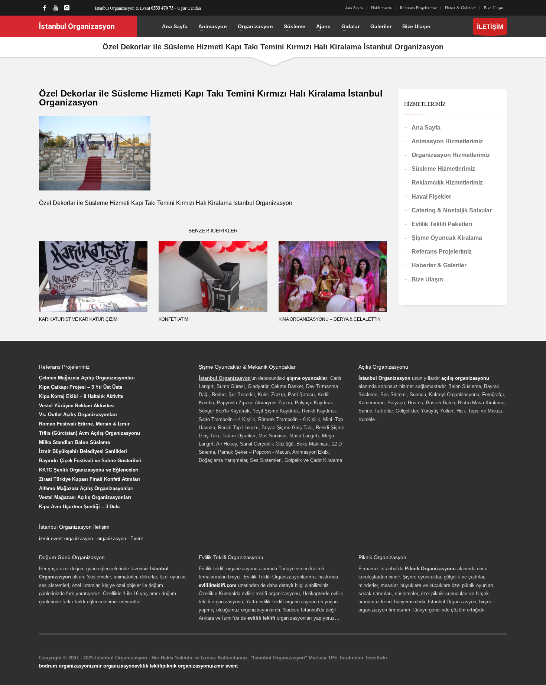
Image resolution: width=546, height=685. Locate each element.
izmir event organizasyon (66, 538)
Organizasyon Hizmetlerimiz (451, 155)
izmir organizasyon (112, 666)
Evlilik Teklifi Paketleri (442, 224)
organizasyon (111, 538)
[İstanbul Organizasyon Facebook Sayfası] (44, 7)
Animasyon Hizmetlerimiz (447, 141)
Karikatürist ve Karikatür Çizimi (78, 319)
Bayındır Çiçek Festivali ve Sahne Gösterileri (90, 460)
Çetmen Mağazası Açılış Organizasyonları (87, 378)
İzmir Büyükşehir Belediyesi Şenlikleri (83, 451)
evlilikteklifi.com (218, 585)
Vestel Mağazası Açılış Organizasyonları (85, 497)
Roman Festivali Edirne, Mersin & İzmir (84, 424)
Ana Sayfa (354, 7)
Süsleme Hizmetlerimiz (443, 169)
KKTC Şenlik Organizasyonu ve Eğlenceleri (89, 470)
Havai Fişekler (431, 196)
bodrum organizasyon (64, 666)
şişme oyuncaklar (307, 378)
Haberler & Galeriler (439, 265)
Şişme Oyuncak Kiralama (447, 238)
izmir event (225, 666)
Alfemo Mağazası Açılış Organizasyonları (86, 488)
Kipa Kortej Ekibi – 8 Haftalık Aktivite (81, 396)
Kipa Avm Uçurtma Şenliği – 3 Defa (79, 506)
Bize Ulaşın (493, 7)
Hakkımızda (381, 7)
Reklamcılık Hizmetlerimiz (447, 182)
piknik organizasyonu (187, 666)
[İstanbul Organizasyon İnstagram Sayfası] (66, 7)
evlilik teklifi (148, 666)
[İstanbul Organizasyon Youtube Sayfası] (55, 7)
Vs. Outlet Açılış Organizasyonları (78, 414)
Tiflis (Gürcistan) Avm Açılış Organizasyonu (89, 433)
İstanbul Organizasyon (384, 378)
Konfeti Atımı (174, 319)
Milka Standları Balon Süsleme (74, 442)
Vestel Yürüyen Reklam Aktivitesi (77, 405)
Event (136, 538)
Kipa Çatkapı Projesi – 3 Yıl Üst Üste (80, 387)
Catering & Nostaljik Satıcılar (452, 210)
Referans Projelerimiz (418, 7)
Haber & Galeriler (460, 7)
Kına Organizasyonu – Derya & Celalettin (330, 319)
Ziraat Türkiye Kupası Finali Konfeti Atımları (89, 479)
